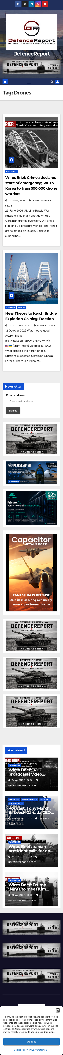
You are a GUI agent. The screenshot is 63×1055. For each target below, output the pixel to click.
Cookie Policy (21, 1050)
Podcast (45, 800)
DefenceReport (31, 54)
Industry (14, 800)
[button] (58, 1010)
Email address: (16, 395)
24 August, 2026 (22, 780)
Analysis (10, 308)
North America (29, 800)
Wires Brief (11, 172)
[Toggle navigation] (29, 81)
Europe (21, 308)
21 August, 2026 (22, 818)
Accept (31, 1041)
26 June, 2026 (17, 200)
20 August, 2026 (22, 895)
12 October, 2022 (19, 325)
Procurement (16, 804)
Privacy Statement (38, 1050)
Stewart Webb (45, 325)
